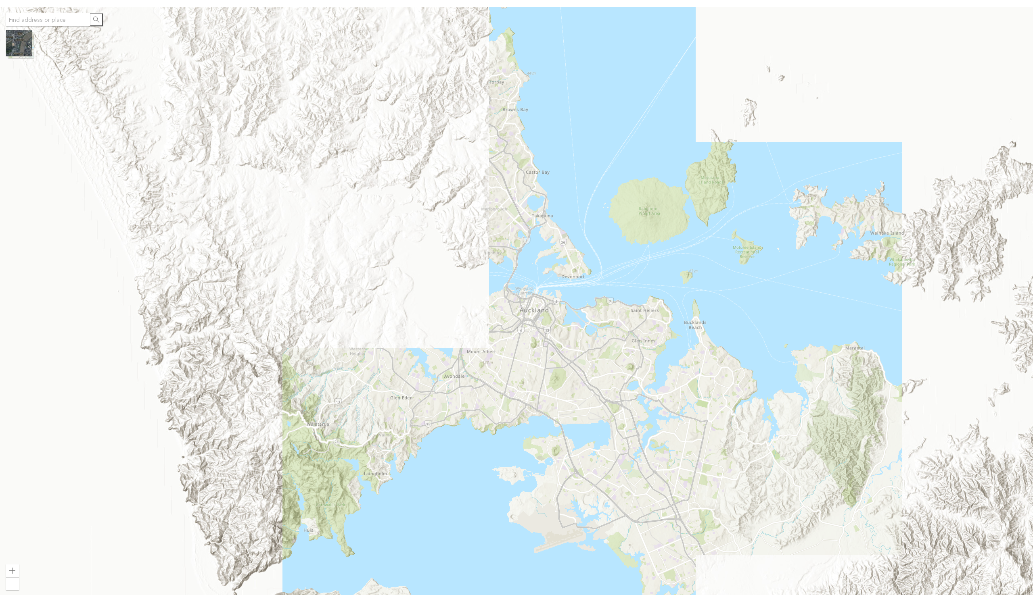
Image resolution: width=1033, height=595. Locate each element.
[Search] (96, 19)
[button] (20, 44)
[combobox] (48, 19)
